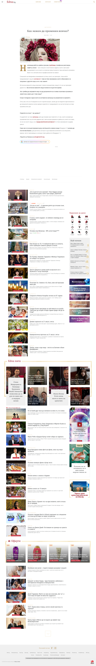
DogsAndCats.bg (53, 652)
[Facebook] (51, 648)
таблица (22, 179)
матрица (35, 117)
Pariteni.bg (74, 652)
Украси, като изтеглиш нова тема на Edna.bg (79, 495)
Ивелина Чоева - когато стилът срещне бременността (78, 267)
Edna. (11, 2)
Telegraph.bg (62, 652)
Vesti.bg (21, 652)
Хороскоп (48, 2)
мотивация (55, 179)
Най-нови (38, 2)
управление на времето (37, 179)
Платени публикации (54, 655)
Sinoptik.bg (46, 652)
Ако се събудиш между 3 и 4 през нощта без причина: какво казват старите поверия (78, 256)
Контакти (63, 655)
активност (37, 79)
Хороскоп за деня (77, 213)
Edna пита (14, 361)
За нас (32, 655)
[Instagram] (55, 648)
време (28, 179)
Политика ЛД (38, 655)
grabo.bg (32, 229)
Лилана (28, 37)
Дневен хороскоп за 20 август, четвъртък (77, 261)
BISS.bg (87, 652)
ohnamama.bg (40, 203)
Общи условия (17, 661)
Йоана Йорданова (80, 408)
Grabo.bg (68, 652)
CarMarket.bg (81, 652)
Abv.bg (8, 652)
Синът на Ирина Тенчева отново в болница (78, 250)
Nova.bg (26, 652)
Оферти (16, 540)
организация (47, 179)
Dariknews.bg (33, 652)
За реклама (45, 655)
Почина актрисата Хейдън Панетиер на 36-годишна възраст (78, 272)
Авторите (48, 27)
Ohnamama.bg (14, 652)
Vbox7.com (39, 652)
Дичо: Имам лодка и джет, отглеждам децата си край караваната (77, 245)
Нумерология (58, 2)
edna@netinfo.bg (39, 137)
